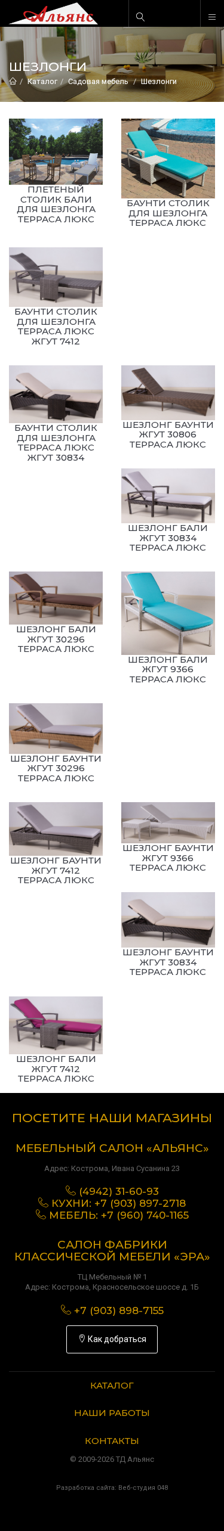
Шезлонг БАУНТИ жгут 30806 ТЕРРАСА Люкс (168, 434)
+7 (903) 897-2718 (140, 1203)
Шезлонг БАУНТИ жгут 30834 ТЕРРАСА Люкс (168, 961)
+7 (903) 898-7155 (119, 1310)
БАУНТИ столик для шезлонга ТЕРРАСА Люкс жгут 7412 (55, 326)
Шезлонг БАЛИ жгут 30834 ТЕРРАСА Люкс (168, 537)
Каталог (42, 81)
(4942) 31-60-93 (119, 1191)
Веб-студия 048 (143, 1488)
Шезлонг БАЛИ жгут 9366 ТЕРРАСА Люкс (168, 669)
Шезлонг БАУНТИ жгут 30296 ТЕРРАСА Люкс (56, 768)
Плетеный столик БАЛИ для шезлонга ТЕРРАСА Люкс (56, 204)
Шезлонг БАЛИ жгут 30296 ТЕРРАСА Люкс (56, 638)
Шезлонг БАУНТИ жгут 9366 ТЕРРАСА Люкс (168, 857)
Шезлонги (159, 81)
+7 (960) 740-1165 (145, 1215)
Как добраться (116, 1339)
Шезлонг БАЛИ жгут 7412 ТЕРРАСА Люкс (56, 1068)
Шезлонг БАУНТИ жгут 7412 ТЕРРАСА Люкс (56, 870)
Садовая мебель (98, 81)
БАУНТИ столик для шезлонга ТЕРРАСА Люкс (168, 212)
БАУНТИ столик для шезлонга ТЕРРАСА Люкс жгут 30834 (55, 442)
